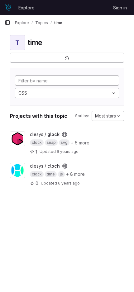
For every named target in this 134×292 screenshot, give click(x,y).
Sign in (120, 7)
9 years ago (68, 151)
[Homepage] (8, 8)
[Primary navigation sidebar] (7, 23)
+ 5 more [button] (80, 142)
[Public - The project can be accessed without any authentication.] (64, 134)
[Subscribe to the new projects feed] (67, 58)
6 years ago (69, 183)
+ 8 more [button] (75, 174)
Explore (26, 7)
